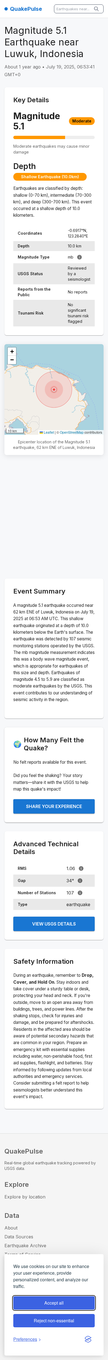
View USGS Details (54, 924)
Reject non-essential (54, 1320)
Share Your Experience (54, 806)
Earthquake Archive (25, 1245)
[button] (54, 389)
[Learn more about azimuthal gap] (80, 880)
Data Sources (18, 1236)
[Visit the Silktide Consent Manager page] (88, 1339)
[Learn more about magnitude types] (79, 257)
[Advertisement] (54, 518)
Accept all (54, 1303)
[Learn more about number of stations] (80, 893)
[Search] (96, 8)
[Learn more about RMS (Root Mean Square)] (81, 868)
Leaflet (48, 432)
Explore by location (24, 1197)
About (10, 1228)
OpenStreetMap (72, 432)
